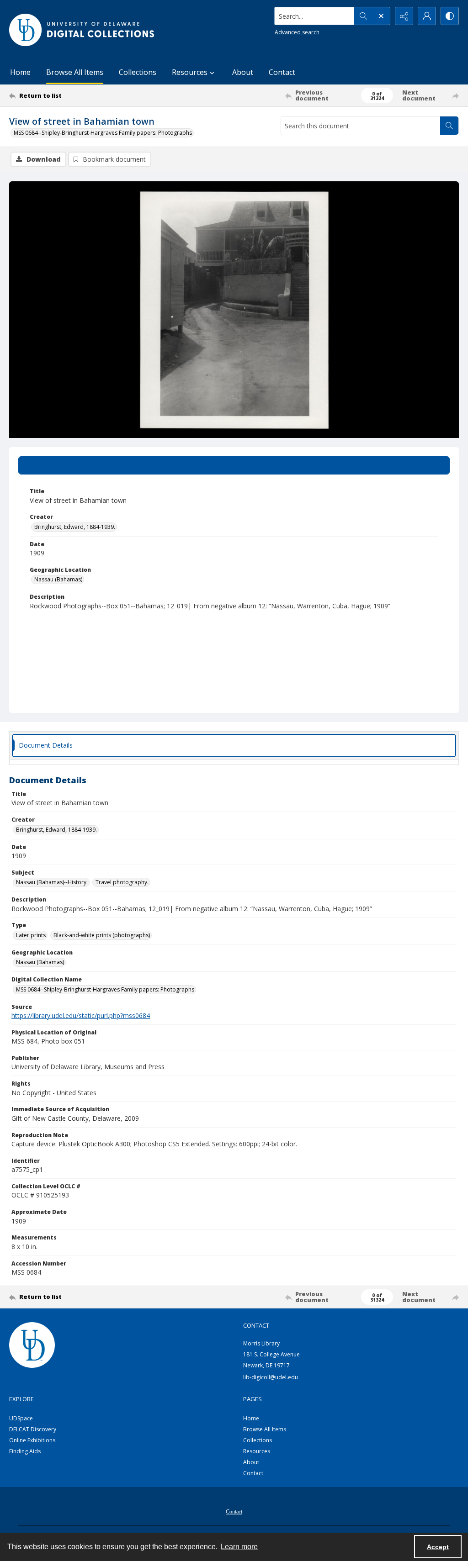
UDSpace (21, 1418)
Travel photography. (122, 882)
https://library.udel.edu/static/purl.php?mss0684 (80, 1015)
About (242, 72)
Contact (282, 72)
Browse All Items (74, 72)
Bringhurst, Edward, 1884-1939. (74, 527)
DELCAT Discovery (32, 1429)
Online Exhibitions (32, 1440)
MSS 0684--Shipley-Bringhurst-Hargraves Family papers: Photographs (103, 133)
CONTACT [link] (256, 1325)
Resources (256, 1451)
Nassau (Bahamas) (58, 579)
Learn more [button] (239, 1546)
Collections (137, 72)
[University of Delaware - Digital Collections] (82, 30)
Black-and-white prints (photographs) (101, 935)
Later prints (31, 935)
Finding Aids (25, 1451)
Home (20, 72)
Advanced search (297, 32)
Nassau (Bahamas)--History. (52, 882)
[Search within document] (449, 125)
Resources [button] (189, 72)
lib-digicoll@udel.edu (270, 1377)
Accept (438, 1546)
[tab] (234, 465)
